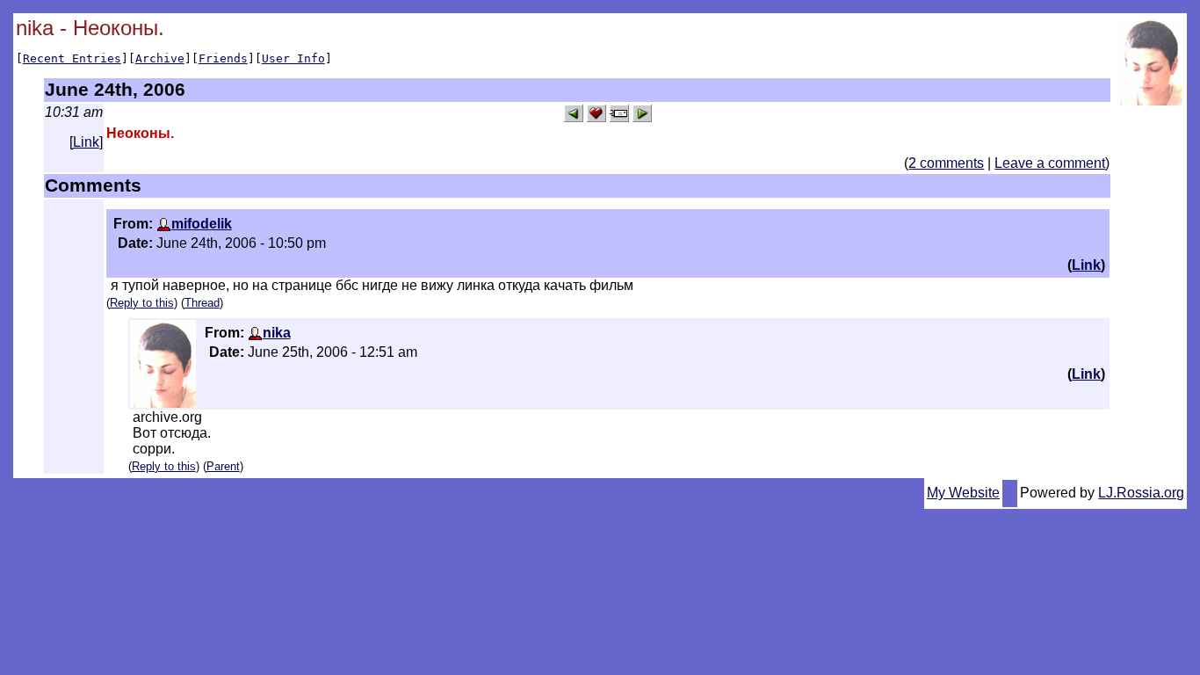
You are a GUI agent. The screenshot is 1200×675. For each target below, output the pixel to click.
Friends (223, 58)
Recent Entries (72, 58)
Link (86, 141)
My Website (963, 492)
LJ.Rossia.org (1141, 492)
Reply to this (142, 302)
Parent (223, 466)
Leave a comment (1049, 163)
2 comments (946, 163)
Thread (202, 302)
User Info (293, 58)
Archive (159, 58)
